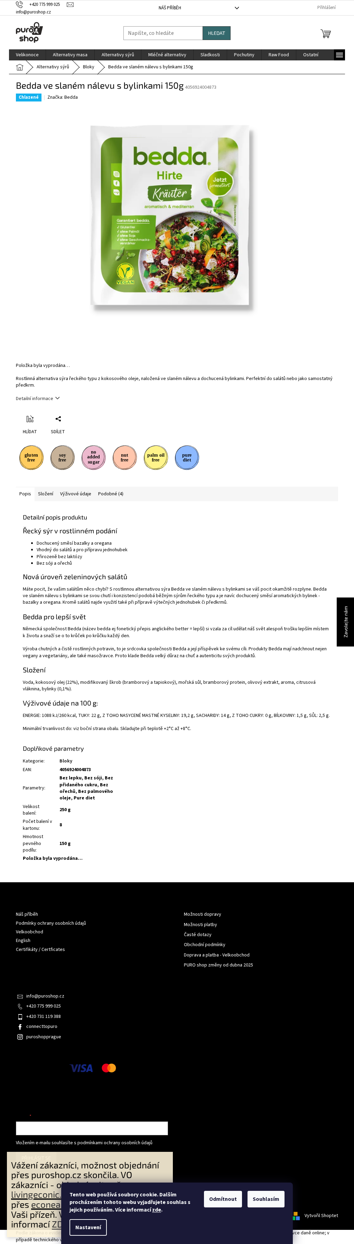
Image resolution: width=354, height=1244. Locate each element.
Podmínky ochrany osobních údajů (51, 923)
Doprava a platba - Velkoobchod (217, 955)
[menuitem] (27, 54)
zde (156, 1210)
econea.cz (51, 1204)
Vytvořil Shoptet (321, 1215)
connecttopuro (41, 1026)
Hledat (216, 33)
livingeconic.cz (41, 1194)
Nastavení (88, 1227)
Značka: (62, 97)
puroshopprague (43, 1036)
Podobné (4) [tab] (110, 493)
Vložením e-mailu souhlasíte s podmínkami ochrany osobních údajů (84, 1142)
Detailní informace (34, 398)
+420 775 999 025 (43, 1006)
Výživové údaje (75, 493)
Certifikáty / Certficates (40, 949)
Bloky (65, 761)
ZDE (60, 1223)
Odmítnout (223, 1199)
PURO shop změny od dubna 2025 (218, 965)
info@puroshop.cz (45, 996)
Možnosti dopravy (202, 914)
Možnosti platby (200, 925)
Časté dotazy (198, 935)
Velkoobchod (29, 932)
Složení (45, 493)
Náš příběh (170, 8)
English (23, 940)
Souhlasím (266, 1199)
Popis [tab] (25, 493)
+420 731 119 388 (43, 1016)
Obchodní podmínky (204, 945)
